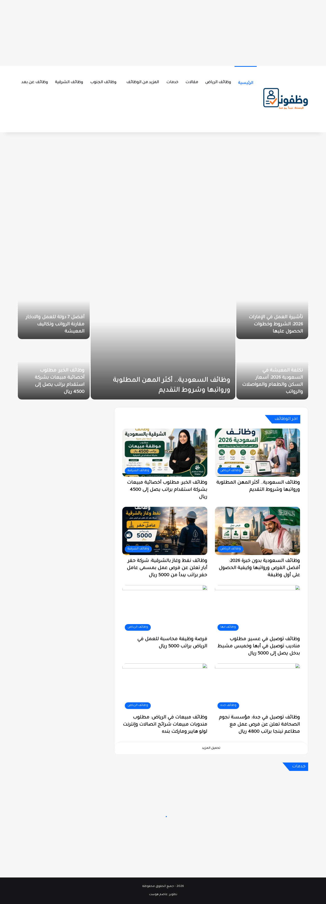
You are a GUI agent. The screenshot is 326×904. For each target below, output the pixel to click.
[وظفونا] (285, 99)
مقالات (191, 82)
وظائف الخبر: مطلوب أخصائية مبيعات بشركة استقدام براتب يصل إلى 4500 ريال (167, 490)
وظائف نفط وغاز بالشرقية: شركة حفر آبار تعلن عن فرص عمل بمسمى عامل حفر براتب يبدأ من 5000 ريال (167, 568)
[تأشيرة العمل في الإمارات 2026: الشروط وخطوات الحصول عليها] (272, 309)
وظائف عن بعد (34, 82)
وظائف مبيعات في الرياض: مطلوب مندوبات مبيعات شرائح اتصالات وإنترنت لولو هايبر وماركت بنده (165, 724)
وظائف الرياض (218, 82)
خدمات (172, 82)
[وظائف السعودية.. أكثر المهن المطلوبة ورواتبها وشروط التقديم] (163, 339)
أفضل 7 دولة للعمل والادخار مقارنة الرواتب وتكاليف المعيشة (55, 324)
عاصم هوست (158, 894)
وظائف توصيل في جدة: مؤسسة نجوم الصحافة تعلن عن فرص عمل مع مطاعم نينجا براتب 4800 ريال (259, 724)
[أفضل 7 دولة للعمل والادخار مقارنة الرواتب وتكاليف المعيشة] (54, 309)
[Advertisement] (163, 32)
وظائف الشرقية (69, 82)
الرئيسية (245, 83)
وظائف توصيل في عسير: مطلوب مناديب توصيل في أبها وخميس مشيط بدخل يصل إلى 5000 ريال (259, 646)
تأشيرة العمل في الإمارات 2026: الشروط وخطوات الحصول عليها (276, 324)
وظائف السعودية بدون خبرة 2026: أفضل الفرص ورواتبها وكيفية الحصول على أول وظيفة (259, 568)
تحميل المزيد (211, 748)
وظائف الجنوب (103, 82)
